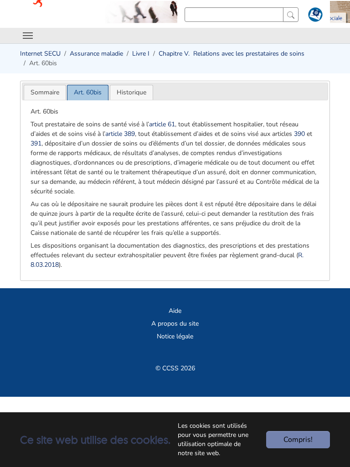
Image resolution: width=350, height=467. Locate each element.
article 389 (120, 134)
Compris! (298, 440)
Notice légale (175, 336)
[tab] (45, 92)
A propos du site (175, 323)
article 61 (162, 124)
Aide (175, 310)
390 (299, 134)
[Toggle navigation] (28, 35)
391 (36, 143)
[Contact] (314, 16)
